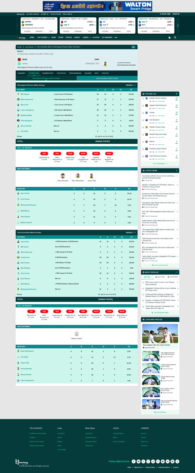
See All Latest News (161, 265)
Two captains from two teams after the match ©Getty (167, 353)
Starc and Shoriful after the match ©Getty (169, 401)
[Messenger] (163, 461)
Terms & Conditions (119, 441)
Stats (51, 31)
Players (96, 37)
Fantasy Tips (89, 445)
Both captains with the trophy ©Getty (167, 389)
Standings (39, 31)
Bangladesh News (91, 437)
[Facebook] (134, 461)
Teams (60, 37)
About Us (144, 433)
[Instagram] (143, 461)
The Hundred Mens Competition (26, 54)
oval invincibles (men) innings (107, 78)
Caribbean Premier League (38, 433)
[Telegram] (172, 461)
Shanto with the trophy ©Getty (168, 377)
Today (148, 277)
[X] (148, 461)
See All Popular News (161, 312)
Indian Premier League (37, 441)
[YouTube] (138, 461)
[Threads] (177, 461)
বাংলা (116, 37)
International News (91, 441)
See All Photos (161, 412)
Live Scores (29, 47)
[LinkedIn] (168, 461)
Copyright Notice (118, 433)
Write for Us (144, 441)
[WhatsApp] (158, 461)
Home (32, 37)
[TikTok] (153, 461)
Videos (77, 37)
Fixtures (27, 31)
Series (59, 445)
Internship (144, 445)
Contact (143, 437)
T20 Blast (32, 437)
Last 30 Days (174, 277)
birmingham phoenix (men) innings (46, 78)
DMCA (115, 437)
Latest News (89, 433)
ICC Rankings (107, 37)
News (54, 37)
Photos (69, 37)
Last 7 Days (161, 277)
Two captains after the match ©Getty (156, 345)
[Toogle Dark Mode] (170, 37)
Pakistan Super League (37, 445)
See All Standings (159, 163)
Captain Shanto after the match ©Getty (168, 365)
